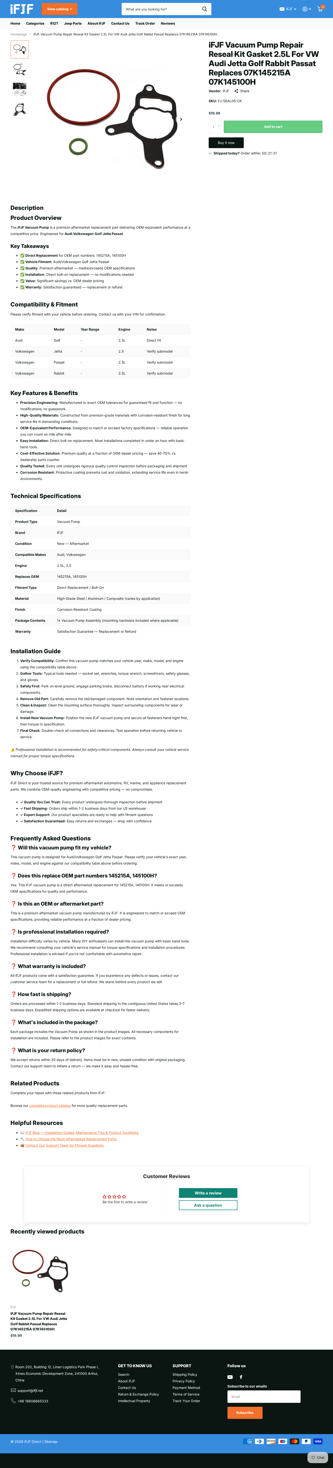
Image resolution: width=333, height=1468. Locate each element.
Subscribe (245, 1412)
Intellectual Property (134, 1401)
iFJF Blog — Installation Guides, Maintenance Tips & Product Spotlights (81, 1133)
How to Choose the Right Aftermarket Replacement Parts (70, 1139)
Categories (35, 23)
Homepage (18, 34)
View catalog (58, 9)
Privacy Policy (184, 1381)
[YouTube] (230, 1377)
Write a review (208, 1193)
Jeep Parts (73, 23)
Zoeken (204, 9)
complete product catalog (50, 1105)
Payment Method (186, 1388)
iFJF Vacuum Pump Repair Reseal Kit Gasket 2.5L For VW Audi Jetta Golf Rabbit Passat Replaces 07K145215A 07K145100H (38, 1321)
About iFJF (96, 23)
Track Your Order (186, 1401)
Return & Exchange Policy (138, 1394)
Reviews (168, 23)
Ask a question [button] (208, 1205)
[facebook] (241, 1377)
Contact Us (120, 23)
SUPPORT (182, 1365)
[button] (181, 119)
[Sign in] (306, 9)
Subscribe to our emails (247, 1386)
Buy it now (226, 143)
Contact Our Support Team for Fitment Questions (64, 1145)
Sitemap (51, 1441)
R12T (54, 23)
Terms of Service (186, 1394)
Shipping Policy (185, 1374)
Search (123, 1374)
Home (15, 23)
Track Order (145, 23)
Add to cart (273, 126)
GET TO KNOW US (135, 1365)
